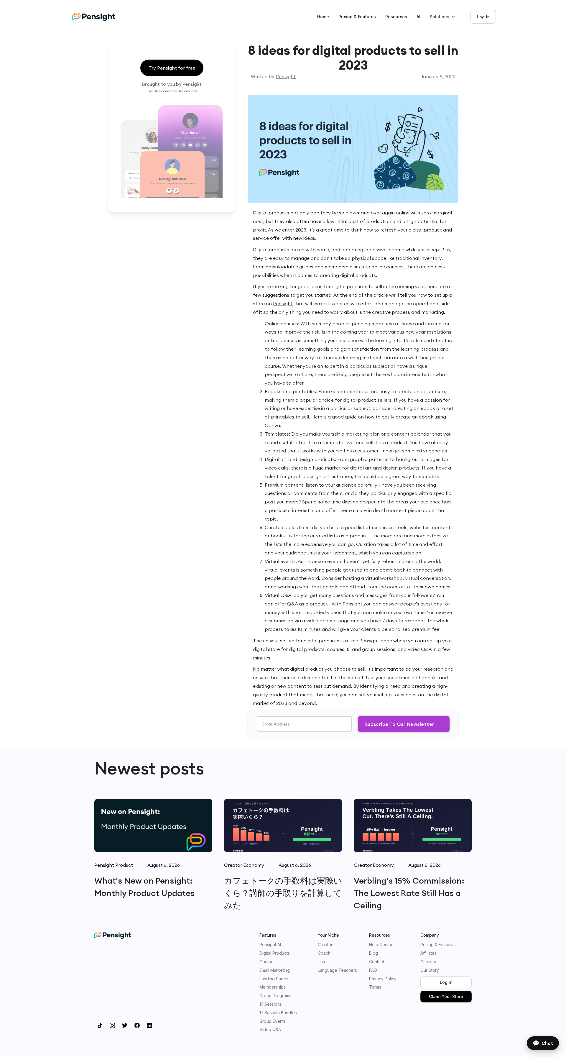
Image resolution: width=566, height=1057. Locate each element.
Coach (324, 953)
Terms (375, 987)
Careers (428, 961)
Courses (267, 961)
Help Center (381, 944)
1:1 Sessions (270, 1004)
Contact (376, 961)
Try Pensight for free (172, 68)
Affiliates (428, 953)
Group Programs (275, 995)
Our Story (429, 970)
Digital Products (274, 953)
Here (316, 417)
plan (374, 434)
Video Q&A (270, 1029)
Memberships (272, 987)
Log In (483, 16)
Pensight (286, 76)
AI (418, 16)
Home (323, 16)
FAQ (373, 970)
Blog (373, 953)
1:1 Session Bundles (278, 1012)
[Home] (99, 17)
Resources (396, 16)
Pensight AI (270, 944)
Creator (325, 944)
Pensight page (375, 641)
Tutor (323, 961)
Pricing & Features (357, 16)
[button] (445, 17)
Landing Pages (273, 978)
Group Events (272, 1021)
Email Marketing (274, 970)
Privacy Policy (382, 978)
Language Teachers (337, 970)
